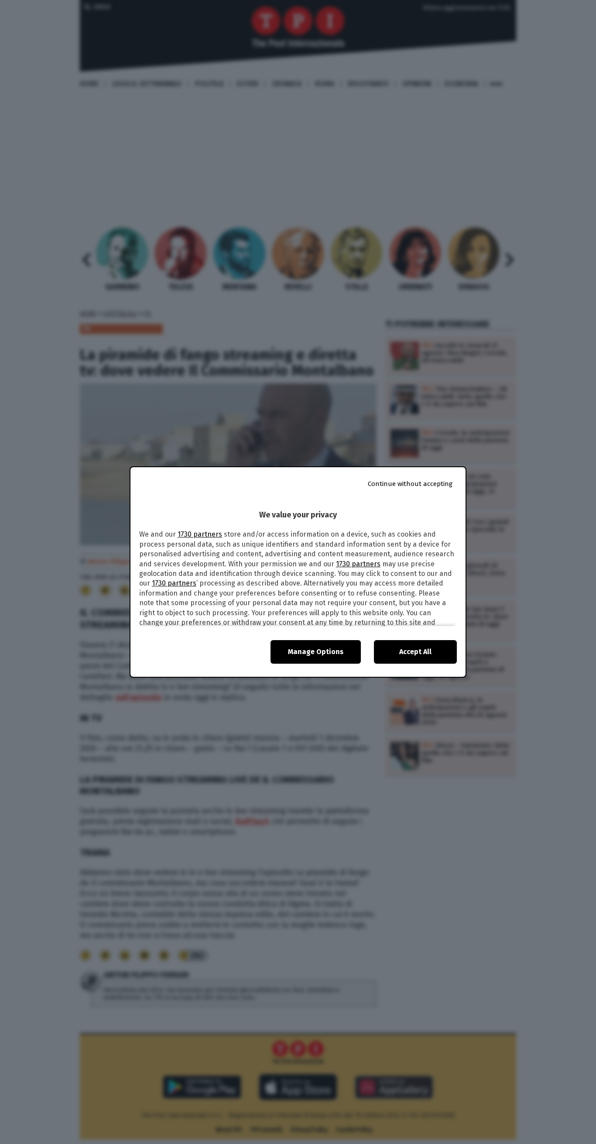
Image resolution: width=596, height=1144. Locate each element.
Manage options (315, 652)
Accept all (415, 652)
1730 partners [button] (200, 534)
